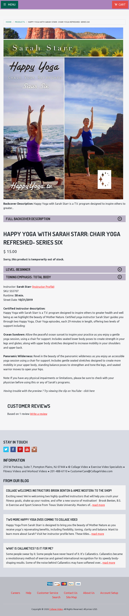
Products (20, 22)
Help (28, 592)
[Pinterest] (20, 449)
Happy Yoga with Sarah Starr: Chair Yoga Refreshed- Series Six (59, 22)
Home (8, 22)
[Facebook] (13, 449)
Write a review (38, 413)
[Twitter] (6, 449)
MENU (11, 4)
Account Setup (109, 592)
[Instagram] (34, 449)
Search (56, 597)
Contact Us (70, 592)
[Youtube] (27, 449)
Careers (15, 592)
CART (122, 4)
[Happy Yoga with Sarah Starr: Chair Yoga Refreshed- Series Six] (63, 113)
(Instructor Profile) (43, 286)
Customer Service (47, 592)
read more (98, 504)
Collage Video (56, 609)
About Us (89, 592)
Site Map (71, 597)
